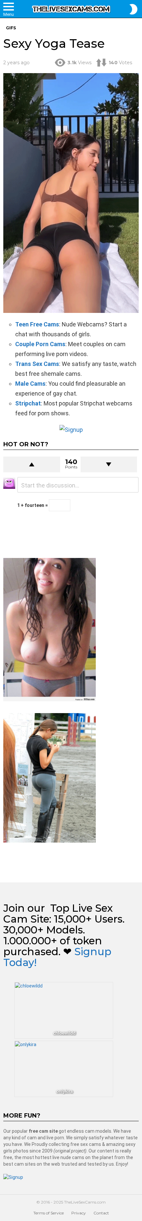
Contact (101, 1212)
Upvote (31, 464)
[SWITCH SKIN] (133, 9)
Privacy (78, 1212)
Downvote (109, 464)
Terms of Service (48, 1212)
